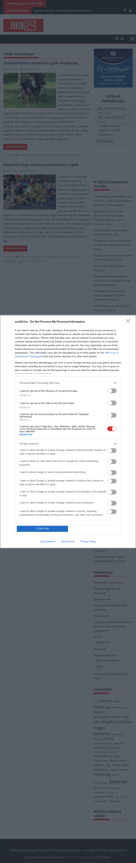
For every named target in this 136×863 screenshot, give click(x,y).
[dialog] (68, 431)
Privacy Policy (88, 541)
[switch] (112, 390)
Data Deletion (48, 541)
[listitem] (68, 383)
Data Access (68, 541)
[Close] (129, 322)
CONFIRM (42, 528)
